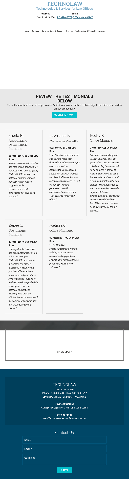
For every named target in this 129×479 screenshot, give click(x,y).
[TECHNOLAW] (64, 6)
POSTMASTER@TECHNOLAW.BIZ (75, 17)
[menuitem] (26, 30)
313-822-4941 (58, 393)
